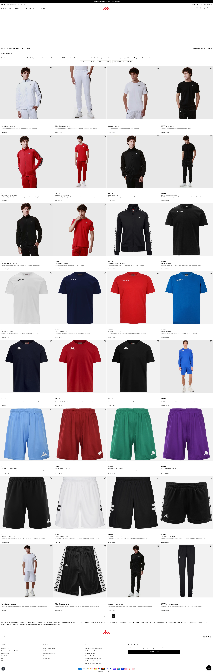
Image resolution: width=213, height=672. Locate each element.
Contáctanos (46, 650)
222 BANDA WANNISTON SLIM (126, 263)
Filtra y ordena (206, 48)
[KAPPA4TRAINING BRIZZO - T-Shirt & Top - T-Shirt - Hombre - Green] (10, 396)
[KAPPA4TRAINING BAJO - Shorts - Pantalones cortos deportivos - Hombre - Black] (2, 533)
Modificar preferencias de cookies (93, 648)
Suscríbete (154, 651)
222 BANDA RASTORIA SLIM (76, 126)
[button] (3, 669)
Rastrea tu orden (5, 648)
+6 (172, 396)
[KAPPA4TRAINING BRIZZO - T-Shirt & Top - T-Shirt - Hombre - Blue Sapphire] (8, 396)
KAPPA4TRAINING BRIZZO (21, 400)
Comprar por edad (13, 48)
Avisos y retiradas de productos (93, 663)
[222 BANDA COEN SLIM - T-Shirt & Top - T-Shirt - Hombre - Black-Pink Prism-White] (117, 123)
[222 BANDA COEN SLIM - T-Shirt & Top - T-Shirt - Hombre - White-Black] (114, 123)
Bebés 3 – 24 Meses (87, 61)
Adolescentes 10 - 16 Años (123, 61)
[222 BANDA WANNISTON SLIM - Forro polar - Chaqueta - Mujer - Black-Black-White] (117, 260)
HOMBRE (3, 8)
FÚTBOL (28, 8)
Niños (3, 48)
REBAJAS (43, 8)
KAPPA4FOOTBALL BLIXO (77, 536)
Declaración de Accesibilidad (92, 660)
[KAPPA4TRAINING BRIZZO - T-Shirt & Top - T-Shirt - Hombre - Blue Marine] (2, 396)
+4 (66, 259)
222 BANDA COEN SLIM (123, 126)
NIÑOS (16, 8)
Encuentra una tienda (48, 655)
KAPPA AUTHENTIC (11, 4)
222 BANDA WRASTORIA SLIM (181, 604)
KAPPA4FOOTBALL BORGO (180, 400)
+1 (172, 259)
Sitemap (3, 660)
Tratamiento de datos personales (93, 655)
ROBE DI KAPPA (22, 4)
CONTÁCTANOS (208, 4)
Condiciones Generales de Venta (93, 658)
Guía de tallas (4, 655)
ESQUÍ (22, 8)
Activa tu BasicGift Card (49, 648)
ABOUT (200, 4)
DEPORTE (36, 8)
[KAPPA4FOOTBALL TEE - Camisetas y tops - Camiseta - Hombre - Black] (162, 260)
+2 (13, 191)
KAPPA (3, 4)
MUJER (11, 8)
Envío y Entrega (5, 653)
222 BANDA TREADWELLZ (24, 604)
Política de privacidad (90, 650)
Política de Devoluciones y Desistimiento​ (11, 650)
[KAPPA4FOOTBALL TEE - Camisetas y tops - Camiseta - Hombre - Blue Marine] (165, 260)
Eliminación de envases (49, 653)
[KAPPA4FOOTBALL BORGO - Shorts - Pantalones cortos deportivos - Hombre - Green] (109, 465)
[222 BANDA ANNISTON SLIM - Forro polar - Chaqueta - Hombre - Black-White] (10, 123)
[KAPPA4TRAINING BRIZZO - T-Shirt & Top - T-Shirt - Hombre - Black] (5, 396)
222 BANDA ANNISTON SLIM (19, 126)
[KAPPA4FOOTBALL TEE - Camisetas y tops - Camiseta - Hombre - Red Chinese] (170, 260)
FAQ (2, 658)
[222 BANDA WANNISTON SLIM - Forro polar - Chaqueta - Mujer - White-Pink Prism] (114, 260)
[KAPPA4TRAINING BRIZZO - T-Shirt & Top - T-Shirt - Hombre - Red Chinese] (56, 396)
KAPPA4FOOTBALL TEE (181, 263)
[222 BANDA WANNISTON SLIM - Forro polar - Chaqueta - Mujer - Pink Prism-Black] (112, 260)
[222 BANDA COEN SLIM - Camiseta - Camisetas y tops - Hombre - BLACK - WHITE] (162, 123)
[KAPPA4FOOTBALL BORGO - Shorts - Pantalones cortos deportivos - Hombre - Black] (165, 396)
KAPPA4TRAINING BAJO (23, 536)
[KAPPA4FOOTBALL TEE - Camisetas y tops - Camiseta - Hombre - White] (2, 328)
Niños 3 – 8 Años (104, 61)
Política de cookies (90, 653)
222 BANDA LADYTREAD (183, 536)
